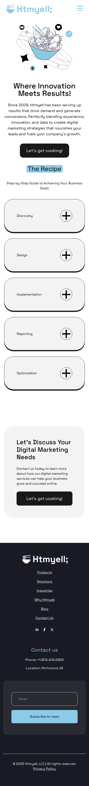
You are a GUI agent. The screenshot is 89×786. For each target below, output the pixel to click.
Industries (44, 590)
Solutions (44, 581)
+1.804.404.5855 (50, 660)
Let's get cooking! (44, 150)
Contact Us (44, 618)
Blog (44, 609)
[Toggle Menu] (80, 8)
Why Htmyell (45, 600)
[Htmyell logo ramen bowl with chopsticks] (28, 9)
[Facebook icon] (37, 629)
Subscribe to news (44, 716)
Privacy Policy (44, 769)
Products (44, 572)
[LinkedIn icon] (44, 629)
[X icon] (52, 629)
